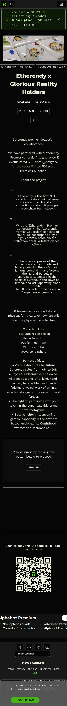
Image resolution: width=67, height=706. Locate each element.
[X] (33, 120)
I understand (25, 700)
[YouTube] (47, 647)
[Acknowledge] (58, 19)
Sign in (33, 467)
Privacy (21, 669)
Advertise (46, 669)
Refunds (32, 669)
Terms (11, 669)
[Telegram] (38, 647)
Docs (56, 669)
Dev (35, 672)
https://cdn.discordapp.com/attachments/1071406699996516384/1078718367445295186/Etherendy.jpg (33, 427)
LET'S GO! (29, 25)
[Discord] (29, 647)
